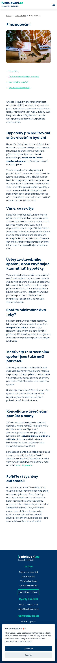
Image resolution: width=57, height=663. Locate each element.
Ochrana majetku (28, 585)
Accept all (28, 648)
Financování (28, 576)
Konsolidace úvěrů (18, 82)
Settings (28, 655)
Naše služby (20, 15)
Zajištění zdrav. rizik (28, 572)
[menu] (53, 4)
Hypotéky (14, 71)
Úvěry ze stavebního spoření (24, 76)
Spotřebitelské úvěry (19, 87)
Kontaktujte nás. (24, 465)
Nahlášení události (28, 592)
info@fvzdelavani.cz (28, 609)
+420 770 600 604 (28, 604)
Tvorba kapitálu (28, 581)
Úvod (8, 15)
